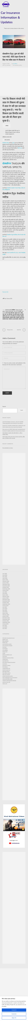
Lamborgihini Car (6, 668)
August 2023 (5, 624)
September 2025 (6, 589)
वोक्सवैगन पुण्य (21, 319)
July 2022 (5, 628)
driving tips (5, 651)
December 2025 (6, 584)
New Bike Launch (6, 673)
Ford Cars (5, 656)
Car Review (5, 648)
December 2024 (6, 599)
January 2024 (5, 616)
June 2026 (5, 575)
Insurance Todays (6, 665)
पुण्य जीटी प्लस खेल (16, 314)
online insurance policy (8, 676)
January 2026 (5, 582)
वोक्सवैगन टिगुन (6, 143)
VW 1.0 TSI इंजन (17, 311)
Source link (5, 292)
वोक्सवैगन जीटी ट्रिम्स (20, 317)
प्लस (21, 148)
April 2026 (5, 578)
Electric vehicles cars (7, 654)
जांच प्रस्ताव (7, 140)
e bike (4, 653)
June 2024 (5, 608)
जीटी (19, 148)
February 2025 (6, 596)
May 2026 (5, 576)
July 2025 (5, 592)
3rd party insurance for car (8, 638)
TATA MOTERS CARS (7, 679)
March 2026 (5, 579)
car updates (5, 650)
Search (4, 406)
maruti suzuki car (6, 670)
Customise (14, 1014)
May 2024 (5, 610)
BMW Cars (5, 642)
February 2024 (6, 614)
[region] (14, 1008)
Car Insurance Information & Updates (10, 17)
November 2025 (6, 585)
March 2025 (5, 595)
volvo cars (5, 683)
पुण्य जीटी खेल (9, 314)
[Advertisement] (14, 82)
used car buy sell (6, 682)
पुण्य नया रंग (8, 316)
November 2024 (6, 601)
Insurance (5, 664)
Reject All (14, 1018)
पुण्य (13, 143)
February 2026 (6, 581)
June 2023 (5, 627)
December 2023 (6, 617)
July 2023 (5, 625)
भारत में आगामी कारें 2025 (12, 252)
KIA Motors (5, 667)
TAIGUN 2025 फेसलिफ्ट (10, 309)
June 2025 (5, 593)
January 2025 (5, 598)
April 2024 (5, 611)
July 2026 (5, 573)
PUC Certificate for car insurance (10, 677)
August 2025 (5, 590)
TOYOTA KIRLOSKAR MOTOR (9, 680)
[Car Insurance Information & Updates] (6, 4)
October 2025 (6, 587)
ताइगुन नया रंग (17, 312)
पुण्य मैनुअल (18, 316)
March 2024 (5, 613)
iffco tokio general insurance (9, 662)
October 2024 (6, 602)
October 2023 (6, 620)
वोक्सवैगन (7, 163)
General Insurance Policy (8, 657)
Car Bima (15, 63)
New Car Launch (6, 674)
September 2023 (6, 622)
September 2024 (6, 604)
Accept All (14, 1010)
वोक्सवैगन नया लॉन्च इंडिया (13, 319)
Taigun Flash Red (9, 311)
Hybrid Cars (5, 659)
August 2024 (5, 605)
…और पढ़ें (6, 125)
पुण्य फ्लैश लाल (13, 316)
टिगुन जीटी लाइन (11, 312)
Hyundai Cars (6, 660)
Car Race (4, 647)
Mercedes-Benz (6, 671)
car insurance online (17, 65)
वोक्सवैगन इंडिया (13, 317)
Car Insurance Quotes (7, 645)
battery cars (5, 639)
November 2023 (6, 619)
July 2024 (5, 607)
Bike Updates (5, 641)
